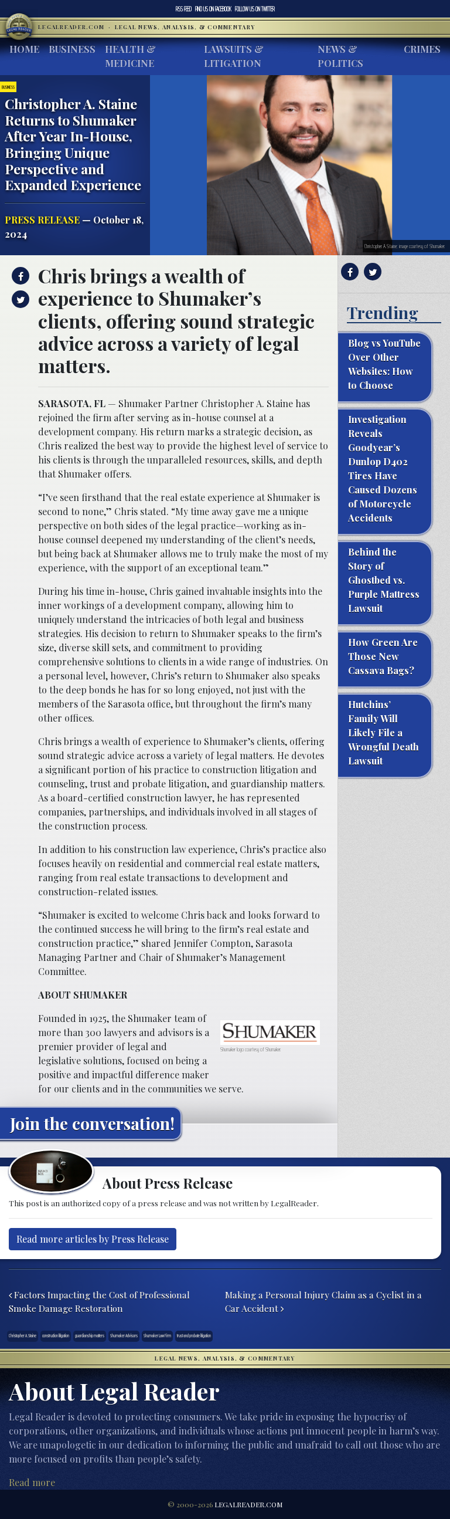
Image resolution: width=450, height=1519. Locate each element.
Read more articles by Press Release (92, 1239)
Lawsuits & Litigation (234, 56)
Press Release (42, 220)
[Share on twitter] (19, 299)
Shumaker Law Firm (157, 1335)
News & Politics (340, 56)
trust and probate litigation (194, 1335)
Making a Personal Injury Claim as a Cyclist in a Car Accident (323, 1301)
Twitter (255, 9)
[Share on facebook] (19, 275)
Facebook (213, 9)
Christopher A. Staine (22, 1335)
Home (24, 49)
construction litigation (55, 1335)
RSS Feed (184, 9)
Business (72, 49)
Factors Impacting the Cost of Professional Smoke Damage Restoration (99, 1301)
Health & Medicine (130, 56)
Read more (32, 1482)
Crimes (422, 49)
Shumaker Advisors (124, 1335)
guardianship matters (89, 1335)
